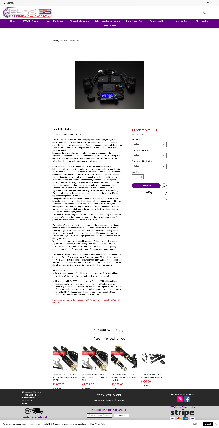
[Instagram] (179, 399)
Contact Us (27, 400)
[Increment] (141, 177)
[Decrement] (133, 177)
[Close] (215, 424)
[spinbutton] (137, 177)
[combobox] (149, 144)
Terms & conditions (31, 395)
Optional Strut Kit (142, 161)
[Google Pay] (149, 199)
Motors (136, 139)
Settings (196, 424)
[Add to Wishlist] (164, 185)
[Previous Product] (48, 358)
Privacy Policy (100, 424)
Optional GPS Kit (141, 150)
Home (55, 41)
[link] (205, 12)
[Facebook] (187, 399)
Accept (208, 424)
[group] (109, 370)
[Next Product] (170, 358)
